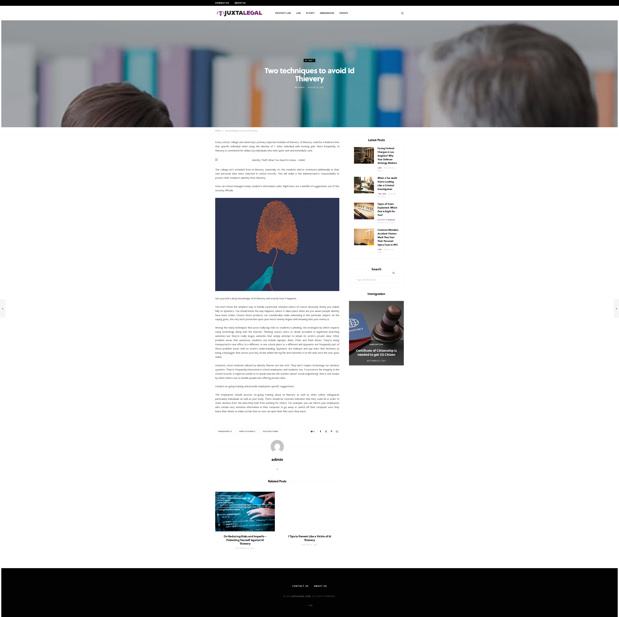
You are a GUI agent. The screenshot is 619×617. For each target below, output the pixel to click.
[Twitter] (200, 161)
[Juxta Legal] (240, 13)
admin (301, 87)
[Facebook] (200, 153)
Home (218, 130)
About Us (240, 2)
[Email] (200, 178)
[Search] (401, 13)
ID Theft (310, 13)
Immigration (327, 13)
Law (298, 13)
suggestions (270, 431)
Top (310, 605)
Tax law (382, 194)
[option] (376, 333)
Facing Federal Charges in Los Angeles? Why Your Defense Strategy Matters (387, 155)
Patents (343, 13)
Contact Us (222, 2)
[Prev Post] (2, 308)
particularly (247, 431)
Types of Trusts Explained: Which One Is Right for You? (387, 209)
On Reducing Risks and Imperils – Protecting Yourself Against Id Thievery (245, 539)
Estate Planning (386, 220)
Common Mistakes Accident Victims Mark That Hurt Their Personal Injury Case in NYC (388, 237)
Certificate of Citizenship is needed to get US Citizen (376, 352)
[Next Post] (616, 308)
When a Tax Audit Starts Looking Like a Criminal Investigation (387, 183)
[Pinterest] (200, 169)
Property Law (283, 13)
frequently (225, 431)
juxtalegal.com (301, 596)
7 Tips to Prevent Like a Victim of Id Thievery (309, 538)
